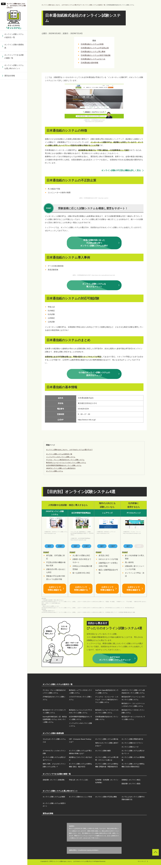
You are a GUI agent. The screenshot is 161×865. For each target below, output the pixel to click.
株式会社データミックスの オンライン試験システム (14, 208)
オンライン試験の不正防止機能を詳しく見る (121, 170)
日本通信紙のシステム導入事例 (93, 52)
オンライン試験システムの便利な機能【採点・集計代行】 (14, 170)
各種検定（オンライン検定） (132, 780)
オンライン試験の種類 (13, 104)
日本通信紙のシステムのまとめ (93, 59)
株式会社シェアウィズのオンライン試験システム (80, 691)
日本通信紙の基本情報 (89, 63)
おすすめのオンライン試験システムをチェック (115, 658)
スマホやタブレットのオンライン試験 (14, 85)
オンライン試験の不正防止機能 (106, 797)
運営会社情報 (9, 76)
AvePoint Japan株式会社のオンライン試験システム (106, 691)
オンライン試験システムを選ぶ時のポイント (14, 66)
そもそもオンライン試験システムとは (54, 740)
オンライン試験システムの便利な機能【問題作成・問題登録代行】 (14, 182)
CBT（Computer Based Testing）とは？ (80, 740)
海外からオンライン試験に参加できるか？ (106, 744)
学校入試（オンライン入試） (79, 780)
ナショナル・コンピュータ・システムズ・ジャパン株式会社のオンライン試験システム (14, 93)
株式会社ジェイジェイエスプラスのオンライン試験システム (14, 141)
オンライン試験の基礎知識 (14, 46)
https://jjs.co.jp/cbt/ (103, 198)
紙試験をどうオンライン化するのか (14, 128)
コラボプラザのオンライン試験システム (14, 81)
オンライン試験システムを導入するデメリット (14, 119)
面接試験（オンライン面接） (132, 783)
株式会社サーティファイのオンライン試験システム (14, 130)
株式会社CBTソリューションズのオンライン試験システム (14, 106)
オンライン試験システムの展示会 (106, 739)
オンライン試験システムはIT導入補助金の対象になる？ (14, 96)
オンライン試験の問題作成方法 (132, 739)
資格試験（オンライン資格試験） (54, 780)
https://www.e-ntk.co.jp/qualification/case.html (103, 275)
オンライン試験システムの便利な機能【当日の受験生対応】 (14, 193)
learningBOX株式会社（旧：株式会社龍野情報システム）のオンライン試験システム (14, 174)
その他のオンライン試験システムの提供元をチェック (94, 373)
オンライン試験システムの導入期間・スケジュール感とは (14, 138)
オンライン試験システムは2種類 (54, 797)
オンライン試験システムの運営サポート (54, 804)
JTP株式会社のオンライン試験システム (54, 698)
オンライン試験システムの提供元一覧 (14, 35)
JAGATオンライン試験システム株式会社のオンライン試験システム (133, 691)
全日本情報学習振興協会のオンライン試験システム (14, 188)
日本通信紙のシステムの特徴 (92, 44)
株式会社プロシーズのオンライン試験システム (14, 163)
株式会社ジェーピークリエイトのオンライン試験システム (14, 153)
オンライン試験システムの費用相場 (14, 148)
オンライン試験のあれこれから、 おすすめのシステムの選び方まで (16, 5)
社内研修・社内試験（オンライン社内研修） (106, 781)
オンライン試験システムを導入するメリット (14, 111)
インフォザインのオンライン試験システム (14, 218)
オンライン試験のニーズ (130, 747)
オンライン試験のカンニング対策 (80, 797)
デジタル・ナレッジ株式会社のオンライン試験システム (54, 691)
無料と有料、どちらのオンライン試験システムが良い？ (14, 159)
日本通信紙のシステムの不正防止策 (95, 48)
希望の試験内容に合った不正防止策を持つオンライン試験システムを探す (94, 243)
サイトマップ (142, 861)
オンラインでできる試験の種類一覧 (14, 56)
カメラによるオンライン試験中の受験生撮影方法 (133, 798)
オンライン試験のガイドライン (132, 743)
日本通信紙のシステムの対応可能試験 (96, 55)
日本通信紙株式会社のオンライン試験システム (14, 197)
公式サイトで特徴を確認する (55, 588)
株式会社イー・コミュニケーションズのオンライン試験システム (14, 118)
